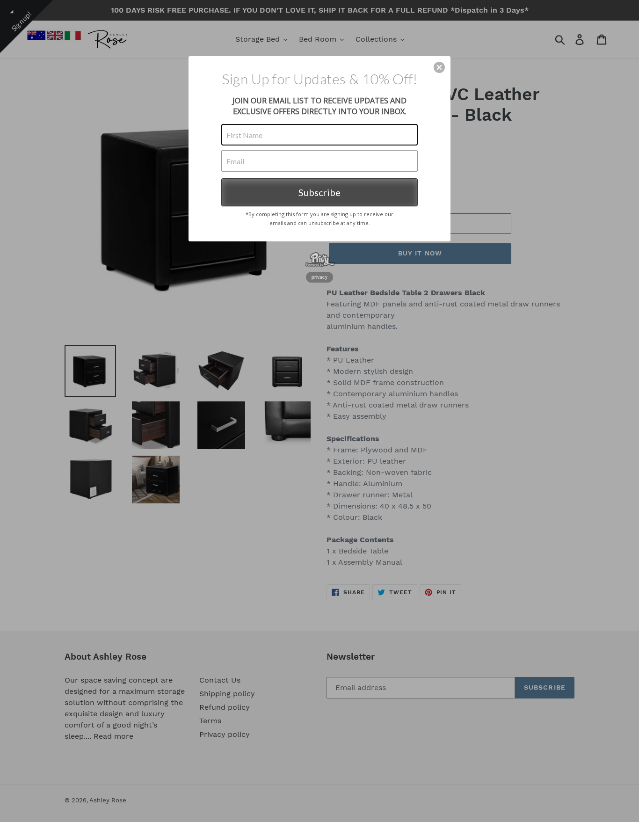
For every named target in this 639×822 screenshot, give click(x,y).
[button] (439, 67)
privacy (319, 277)
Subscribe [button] (319, 192)
